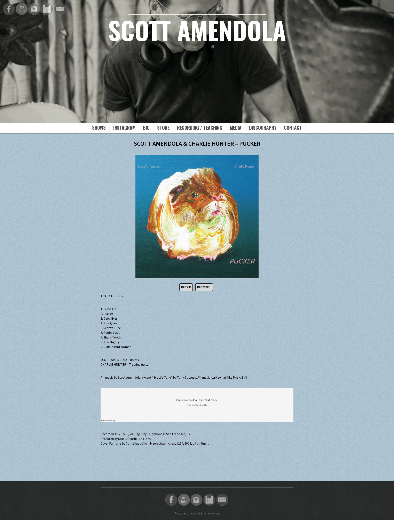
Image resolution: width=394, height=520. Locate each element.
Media (236, 128)
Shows (99, 128)
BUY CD (186, 287)
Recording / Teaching (199, 128)
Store (163, 128)
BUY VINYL (204, 287)
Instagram (124, 128)
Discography (262, 128)
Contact (293, 128)
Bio (146, 128)
